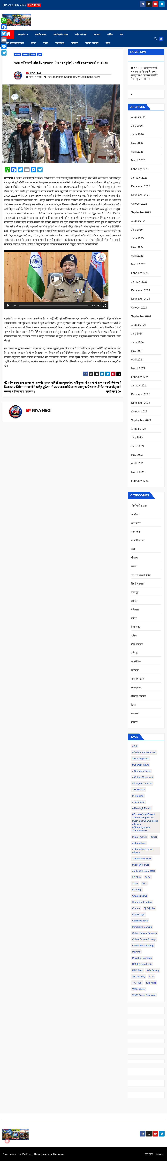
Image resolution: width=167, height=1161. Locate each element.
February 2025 (140, 273)
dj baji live (149, 908)
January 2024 (139, 385)
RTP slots (137, 970)
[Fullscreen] (104, 305)
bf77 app (137, 889)
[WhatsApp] (4, 20)
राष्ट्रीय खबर (40, 34)
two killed (151, 982)
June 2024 (137, 342)
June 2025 (137, 238)
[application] (56, 279)
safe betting (152, 970)
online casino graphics (144, 933)
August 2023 (138, 428)
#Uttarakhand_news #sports (142, 851)
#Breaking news (140, 758)
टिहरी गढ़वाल (137, 583)
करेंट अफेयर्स (80, 34)
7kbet (135, 883)
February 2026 (140, 169)
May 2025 (137, 247)
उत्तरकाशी (17, 54)
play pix (136, 951)
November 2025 (140, 195)
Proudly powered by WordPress (17, 1154)
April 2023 (137, 463)
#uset (154, 836)
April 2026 (137, 151)
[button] (155, 38)
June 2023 (137, 446)
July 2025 (137, 229)
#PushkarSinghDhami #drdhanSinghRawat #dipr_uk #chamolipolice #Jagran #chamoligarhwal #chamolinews (145, 822)
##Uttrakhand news (88, 76)
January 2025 (139, 281)
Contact (159, 1154)
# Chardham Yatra (141, 771)
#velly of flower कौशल (143, 871)
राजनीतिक (59, 43)
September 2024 (141, 316)
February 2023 (140, 480)
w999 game (138, 989)
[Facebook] (4, 27)
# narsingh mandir (141, 808)
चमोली (134, 566)
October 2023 (139, 411)
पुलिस (45, 43)
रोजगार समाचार (92, 43)
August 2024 (138, 325)
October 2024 (139, 307)
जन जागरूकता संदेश (15, 43)
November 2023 (140, 402)
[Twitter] (4, 33)
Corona (136, 908)
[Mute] (99, 305)
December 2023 (140, 394)
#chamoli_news (140, 764)
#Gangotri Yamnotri (142, 783)
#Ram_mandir (139, 836)
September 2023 (141, 420)
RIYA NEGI (35, 72)
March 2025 (138, 264)
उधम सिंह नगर (138, 540)
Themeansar (58, 1154)
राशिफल (74, 43)
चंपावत (134, 557)
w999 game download (144, 995)
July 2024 (137, 333)
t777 (151, 976)
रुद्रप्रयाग (136, 687)
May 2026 (137, 143)
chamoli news (139, 895)
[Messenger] (4, 46)
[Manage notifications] (7, 1140)
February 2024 (140, 377)
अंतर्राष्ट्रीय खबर (60, 34)
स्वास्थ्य (97, 34)
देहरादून (134, 592)
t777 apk (137, 982)
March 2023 (138, 472)
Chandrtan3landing (142, 902)
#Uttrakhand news (141, 858)
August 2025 (138, 221)
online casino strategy (144, 939)
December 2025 (140, 186)
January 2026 (139, 177)
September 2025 (141, 212)
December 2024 (140, 290)
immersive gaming (142, 927)
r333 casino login (142, 964)
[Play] (8, 305)
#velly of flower (140, 864)
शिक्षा (108, 43)
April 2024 (137, 359)
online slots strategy (143, 945)
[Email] (4, 40)
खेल (121, 34)
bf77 (144, 883)
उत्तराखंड (22, 34)
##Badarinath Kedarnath (62, 76)
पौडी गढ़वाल (137, 644)
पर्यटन (33, 43)
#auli (134, 746)
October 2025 (139, 203)
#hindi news (138, 802)
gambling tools (140, 920)
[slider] (53, 305)
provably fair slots (142, 958)
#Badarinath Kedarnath (144, 752)
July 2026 (137, 125)
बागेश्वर (134, 652)
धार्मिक (110, 34)
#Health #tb (138, 789)
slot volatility (138, 976)
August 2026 (138, 117)
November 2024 (140, 299)
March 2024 (138, 368)
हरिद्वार (134, 722)
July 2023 (137, 437)
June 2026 (137, 134)
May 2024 (137, 351)
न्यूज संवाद (149, 1154)
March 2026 (138, 160)
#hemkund (138, 795)
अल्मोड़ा (134, 514)
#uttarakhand (139, 843)
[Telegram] (4, 53)
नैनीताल (135, 609)
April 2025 (137, 255)
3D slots (136, 877)
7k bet (148, 877)
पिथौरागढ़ (135, 627)
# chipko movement (142, 777)
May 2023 (137, 454)
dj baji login (138, 914)
